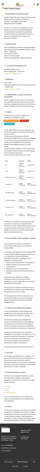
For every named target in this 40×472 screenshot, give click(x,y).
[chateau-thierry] (20, 4)
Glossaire (15, 466)
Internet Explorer (11, 392)
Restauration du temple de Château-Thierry (8, 439)
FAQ (34, 462)
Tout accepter (9, 124)
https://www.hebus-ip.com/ (12, 89)
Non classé (24, 439)
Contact (25, 466)
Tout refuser (24, 121)
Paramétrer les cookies (11, 121)
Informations (9, 462)
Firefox (8, 388)
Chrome (8, 386)
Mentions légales (22, 462)
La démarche (25, 437)
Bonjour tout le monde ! (8, 436)
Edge (7, 390)
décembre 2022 (26, 430)
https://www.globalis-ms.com (12, 73)
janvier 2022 (25, 432)
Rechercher (5, 427)
